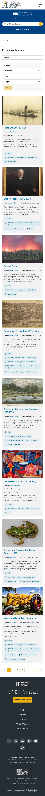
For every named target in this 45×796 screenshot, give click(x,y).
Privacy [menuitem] (10, 790)
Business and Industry (15, 372)
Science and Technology (31, 581)
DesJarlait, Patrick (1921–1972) (20, 481)
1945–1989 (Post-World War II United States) (23, 509)
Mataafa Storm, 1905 (15, 128)
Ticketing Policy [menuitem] (32, 790)
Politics (31, 229)
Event (9, 153)
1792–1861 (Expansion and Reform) (19, 436)
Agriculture (11, 655)
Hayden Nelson (14, 270)
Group (9, 640)
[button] (40, 5)
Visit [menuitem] (23, 710)
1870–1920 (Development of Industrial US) (22, 157)
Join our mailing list (22, 700)
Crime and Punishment (15, 229)
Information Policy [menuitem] (20, 790)
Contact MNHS (29, 762)
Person (9, 219)
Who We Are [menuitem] (22, 724)
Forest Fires (10, 266)
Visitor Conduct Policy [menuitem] (15, 791)
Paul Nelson (13, 203)
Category (8, 70)
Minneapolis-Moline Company (20, 618)
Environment (11, 161)
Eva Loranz (12, 557)
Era (6, 76)
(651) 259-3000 (15, 762)
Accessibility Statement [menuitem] (32, 791)
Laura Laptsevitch (15, 485)
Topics (7, 82)
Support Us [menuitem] (22, 728)
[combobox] (22, 24)
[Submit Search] (40, 24)
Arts (8, 513)
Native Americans (13, 444)
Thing (9, 286)
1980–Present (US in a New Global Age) (21, 577)
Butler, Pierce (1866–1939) (18, 199)
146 (36, 670)
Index (6, 40)
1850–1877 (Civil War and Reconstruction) (21, 357)
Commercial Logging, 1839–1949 (21, 331)
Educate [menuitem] (22, 719)
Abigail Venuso (14, 132)
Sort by (6, 57)
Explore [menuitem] (22, 715)
